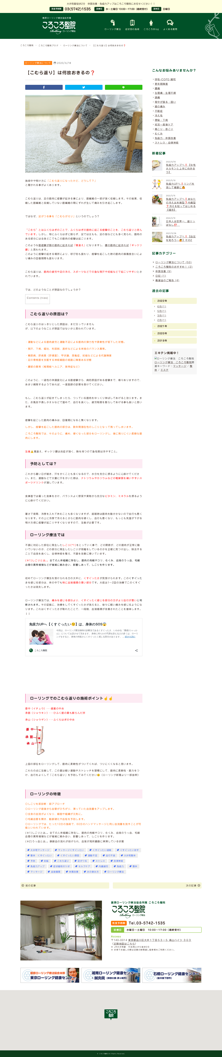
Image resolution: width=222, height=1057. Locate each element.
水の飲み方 (93, 872)
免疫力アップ (38, 866)
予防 (33, 861)
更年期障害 (161, 84)
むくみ (159, 133)
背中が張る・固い (165, 102)
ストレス (100, 861)
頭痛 (157, 97)
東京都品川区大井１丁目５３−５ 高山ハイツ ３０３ (159, 940)
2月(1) (161, 320)
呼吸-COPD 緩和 (165, 79)
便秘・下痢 (161, 120)
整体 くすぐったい (41, 855)
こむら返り (63, 861)
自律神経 (118, 861)
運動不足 (92, 855)
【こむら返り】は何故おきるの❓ (109, 46)
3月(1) (161, 315)
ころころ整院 (27, 45)
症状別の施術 (132, 29)
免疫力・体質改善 (165, 138)
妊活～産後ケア (164, 124)
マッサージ (36, 872)
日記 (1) (160, 276)
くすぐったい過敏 (102, 850)
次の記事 (191, 885)
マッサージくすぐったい (71, 850)
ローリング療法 (113, 29)
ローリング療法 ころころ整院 (173, 362)
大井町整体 (130, 855)
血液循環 (55, 872)
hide (44, 298)
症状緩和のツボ (61, 866)
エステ (165, 370)
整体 (135, 866)
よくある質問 (170, 29)
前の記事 (31, 885)
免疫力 (120, 866)
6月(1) (161, 306)
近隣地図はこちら (124, 944)
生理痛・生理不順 (165, 93)
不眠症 (159, 111)
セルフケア (84, 866)
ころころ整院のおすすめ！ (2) (174, 267)
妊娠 (46, 861)
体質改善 (73, 872)
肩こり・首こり (164, 129)
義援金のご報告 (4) (167, 280)
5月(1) (161, 311)
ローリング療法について (75, 46)
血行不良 (110, 855)
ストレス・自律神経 (167, 142)
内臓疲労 (103, 866)
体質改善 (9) (163, 271)
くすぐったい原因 (69, 855)
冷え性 (159, 115)
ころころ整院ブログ (48, 46)
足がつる (82, 861)
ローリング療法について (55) (173, 262)
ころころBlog (151, 29)
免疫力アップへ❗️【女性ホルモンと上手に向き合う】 (181, 168)
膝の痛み (160, 106)
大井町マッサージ (40, 850)
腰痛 (157, 88)
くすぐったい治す (129, 850)
